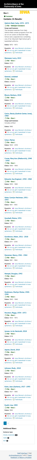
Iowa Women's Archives (23, 48)
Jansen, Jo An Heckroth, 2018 (16, 331)
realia (6, 438)
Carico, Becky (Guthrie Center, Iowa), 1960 (18, 114)
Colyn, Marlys (10, 140)
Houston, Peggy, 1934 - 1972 (15, 313)
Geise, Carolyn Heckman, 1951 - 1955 (16, 198)
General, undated (11, 76)
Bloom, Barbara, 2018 (13, 95)
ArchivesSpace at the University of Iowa (14, 5)
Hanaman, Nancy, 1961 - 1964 (16, 255)
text (5, 441)
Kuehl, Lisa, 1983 (11, 405)
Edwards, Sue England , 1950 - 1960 (18, 179)
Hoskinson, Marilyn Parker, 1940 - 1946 (17, 293)
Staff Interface (22, 453)
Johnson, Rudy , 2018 (13, 368)
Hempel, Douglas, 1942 (13, 273)
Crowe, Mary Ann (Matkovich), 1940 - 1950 (18, 159)
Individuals (18, 52)
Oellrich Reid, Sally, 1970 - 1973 (17, 23)
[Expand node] (35, 9)
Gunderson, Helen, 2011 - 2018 (16, 236)
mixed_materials (10, 435)
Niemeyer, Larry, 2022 (13, 58)
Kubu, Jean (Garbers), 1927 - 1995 (17, 386)
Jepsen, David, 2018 (12, 349)
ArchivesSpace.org (15, 455)
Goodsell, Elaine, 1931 (13, 218)
